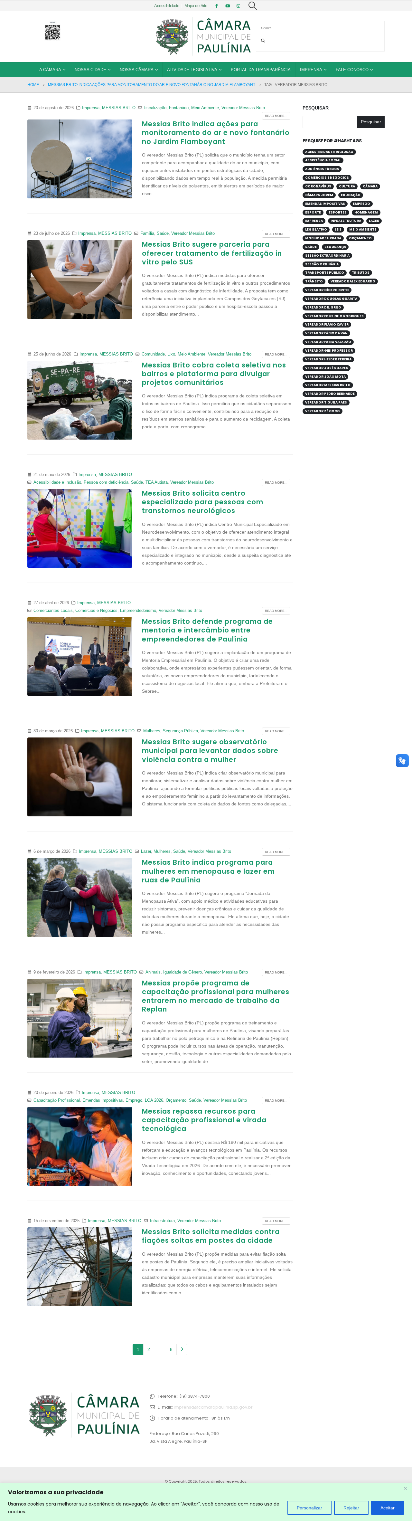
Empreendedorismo (138, 610)
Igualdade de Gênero (182, 972)
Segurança (335, 246)
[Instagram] (238, 5)
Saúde (163, 233)
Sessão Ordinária (322, 264)
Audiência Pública (322, 168)
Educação (350, 195)
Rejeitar (351, 1507)
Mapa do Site (195, 6)
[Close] (405, 1488)
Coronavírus (318, 186)
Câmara (370, 186)
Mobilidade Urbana (323, 238)
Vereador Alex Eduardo (353, 281)
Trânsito (314, 281)
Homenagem (366, 212)
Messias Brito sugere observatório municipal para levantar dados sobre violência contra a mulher (210, 750)
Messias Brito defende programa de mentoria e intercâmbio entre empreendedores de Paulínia (207, 630)
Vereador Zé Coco (322, 411)
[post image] (79, 158)
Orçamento (176, 1100)
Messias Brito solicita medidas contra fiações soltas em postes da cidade (211, 1236)
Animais (153, 972)
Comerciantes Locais (53, 610)
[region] (206, 1502)
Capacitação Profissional (56, 1100)
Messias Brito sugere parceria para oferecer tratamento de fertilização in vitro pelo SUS (212, 253)
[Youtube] (227, 5)
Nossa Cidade (90, 69)
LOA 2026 (154, 1100)
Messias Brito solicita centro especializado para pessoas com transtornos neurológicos (202, 502)
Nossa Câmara (137, 69)
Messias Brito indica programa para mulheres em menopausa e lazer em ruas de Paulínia (208, 871)
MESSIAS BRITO (119, 108)
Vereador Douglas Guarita (331, 298)
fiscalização (155, 108)
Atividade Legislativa (192, 69)
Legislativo (316, 229)
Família (147, 233)
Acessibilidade (166, 6)
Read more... (276, 116)
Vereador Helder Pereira (328, 359)
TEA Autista (156, 482)
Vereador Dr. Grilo (323, 307)
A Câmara (50, 69)
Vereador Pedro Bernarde (330, 393)
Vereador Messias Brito (243, 108)
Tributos (361, 272)
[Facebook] (216, 5)
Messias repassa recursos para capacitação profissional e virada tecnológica (204, 1120)
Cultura (347, 186)
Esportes (338, 212)
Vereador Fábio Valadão (328, 341)
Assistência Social (323, 160)
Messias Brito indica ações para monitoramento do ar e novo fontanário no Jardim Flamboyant (216, 132)
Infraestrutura (162, 1221)
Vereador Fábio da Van (326, 333)
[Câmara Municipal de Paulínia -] (202, 36)
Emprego (134, 1100)
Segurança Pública (180, 731)
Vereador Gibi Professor (329, 350)
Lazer (146, 851)
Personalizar (309, 1507)
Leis (338, 229)
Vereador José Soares (326, 368)
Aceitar (387, 1507)
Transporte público (324, 272)
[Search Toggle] (253, 6)
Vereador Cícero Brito (327, 290)
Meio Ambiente (205, 108)
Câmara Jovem (319, 195)
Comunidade (153, 354)
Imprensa (311, 69)
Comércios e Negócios (96, 610)
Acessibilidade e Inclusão (57, 482)
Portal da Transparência (261, 69)
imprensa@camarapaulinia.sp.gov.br (213, 1407)
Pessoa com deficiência (106, 482)
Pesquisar (316, 107)
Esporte (313, 212)
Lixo (171, 354)
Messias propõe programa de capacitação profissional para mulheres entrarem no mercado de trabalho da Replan (215, 996)
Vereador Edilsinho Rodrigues (334, 316)
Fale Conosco (352, 69)
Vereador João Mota (325, 376)
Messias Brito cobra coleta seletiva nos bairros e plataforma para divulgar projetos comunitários (214, 373)
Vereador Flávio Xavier (327, 324)
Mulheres (151, 731)
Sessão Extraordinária (327, 255)
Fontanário (179, 108)
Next (182, 1349)
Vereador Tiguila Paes (326, 402)
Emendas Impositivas (102, 1100)
